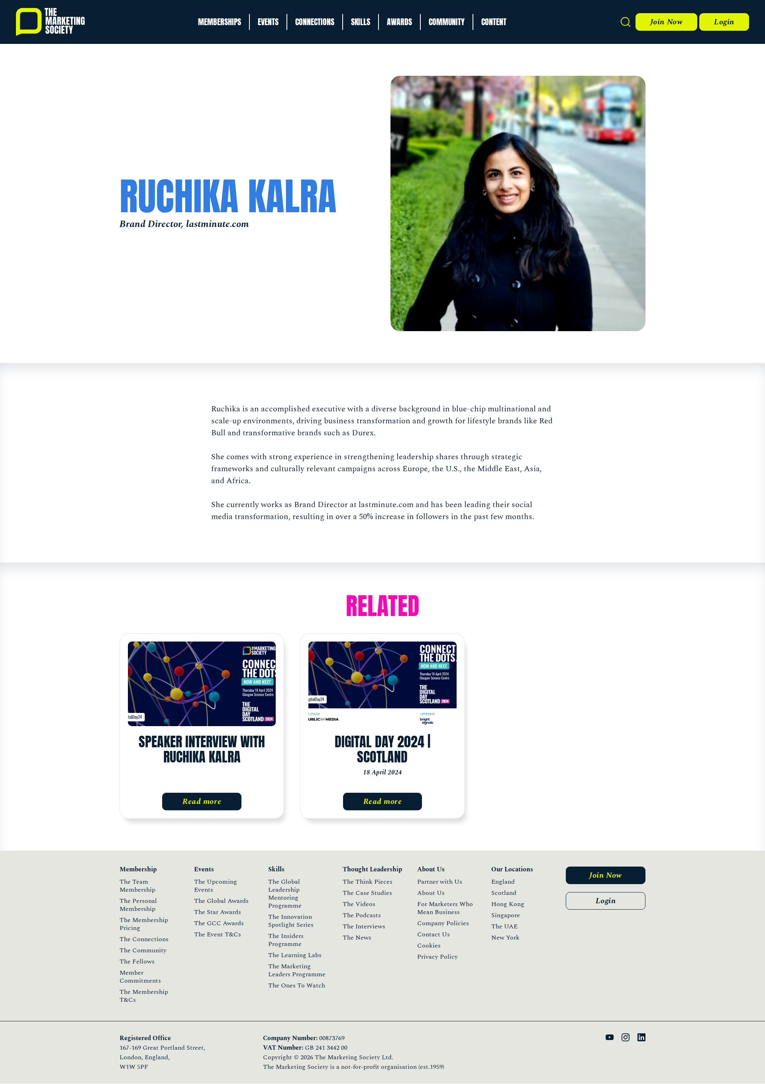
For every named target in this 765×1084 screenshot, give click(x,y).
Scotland (503, 893)
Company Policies (443, 923)
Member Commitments (140, 976)
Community (447, 22)
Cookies (429, 945)
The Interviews (364, 926)
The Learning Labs (295, 955)
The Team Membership (137, 885)
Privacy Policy (437, 957)
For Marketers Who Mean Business (445, 908)
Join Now (666, 22)
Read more (201, 802)
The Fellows (137, 961)
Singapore (505, 915)
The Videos (359, 904)
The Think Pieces (367, 882)
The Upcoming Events (215, 885)
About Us (431, 893)
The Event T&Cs (217, 934)
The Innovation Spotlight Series (291, 921)
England (503, 882)
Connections (314, 22)
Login (724, 22)
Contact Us (433, 934)
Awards (399, 22)
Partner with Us (439, 882)
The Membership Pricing (144, 924)
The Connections (144, 939)
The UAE (504, 926)
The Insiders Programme (286, 940)
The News (357, 937)
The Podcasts (362, 915)
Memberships (219, 22)
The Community (143, 950)
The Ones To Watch (296, 985)
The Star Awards (217, 912)
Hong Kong (507, 904)
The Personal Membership (138, 905)
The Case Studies (367, 893)
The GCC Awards (219, 923)
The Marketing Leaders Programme (297, 970)
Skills (360, 22)
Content (493, 22)
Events (268, 22)
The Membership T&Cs (144, 996)
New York (505, 937)
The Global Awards (221, 901)
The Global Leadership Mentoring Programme (285, 893)
